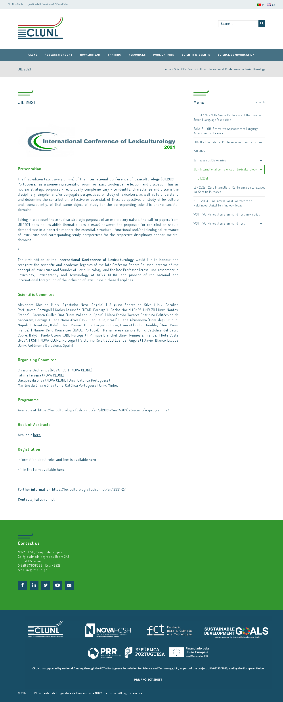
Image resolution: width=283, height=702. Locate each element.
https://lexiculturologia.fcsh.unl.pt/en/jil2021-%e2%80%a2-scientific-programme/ (104, 410)
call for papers (158, 219)
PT (263, 4)
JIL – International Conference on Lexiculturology (232, 69)
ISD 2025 (199, 151)
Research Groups (59, 54)
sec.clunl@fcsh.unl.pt (32, 570)
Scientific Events (196, 54)
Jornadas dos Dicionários (209, 160)
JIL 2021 (203, 178)
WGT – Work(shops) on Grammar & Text (219, 223)
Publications (163, 54)
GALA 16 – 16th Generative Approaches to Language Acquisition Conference (225, 131)
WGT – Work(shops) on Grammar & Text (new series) (227, 214)
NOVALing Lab (90, 54)
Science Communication (236, 54)
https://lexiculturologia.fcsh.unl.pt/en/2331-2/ (89, 489)
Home (167, 69)
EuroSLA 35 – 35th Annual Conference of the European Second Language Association (228, 117)
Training (114, 54)
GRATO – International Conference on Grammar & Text (228, 142)
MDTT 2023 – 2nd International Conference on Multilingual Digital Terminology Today (222, 203)
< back (260, 102)
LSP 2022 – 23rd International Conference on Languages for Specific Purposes (229, 189)
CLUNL (40, 28)
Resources (137, 54)
